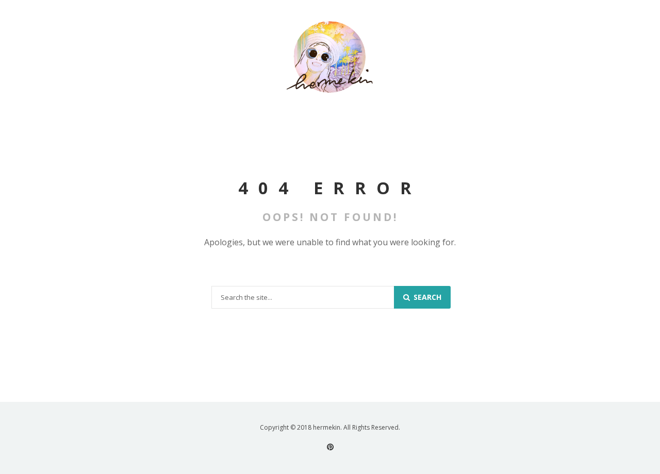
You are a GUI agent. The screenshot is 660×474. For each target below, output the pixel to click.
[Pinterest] (330, 447)
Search (426, 297)
